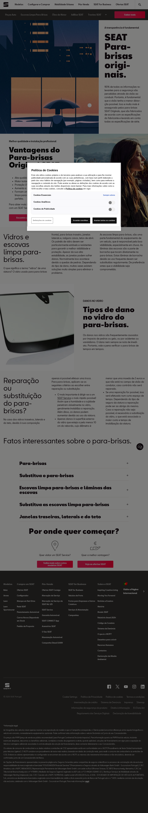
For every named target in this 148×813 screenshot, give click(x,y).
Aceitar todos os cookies (104, 220)
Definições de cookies (42, 220)
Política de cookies (74, 189)
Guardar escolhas (80, 220)
